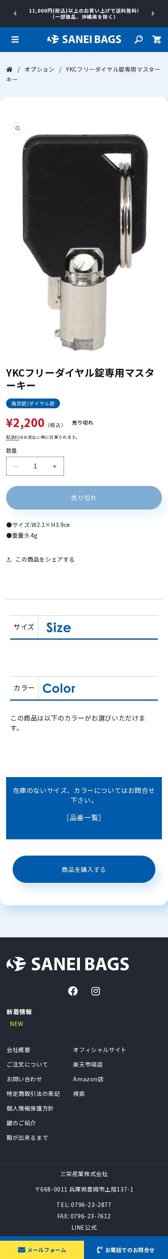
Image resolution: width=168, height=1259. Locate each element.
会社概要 (18, 1050)
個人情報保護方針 (30, 1108)
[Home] (9, 69)
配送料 (12, 437)
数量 (11, 450)
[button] (15, 39)
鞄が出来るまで (27, 1137)
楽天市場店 (88, 1064)
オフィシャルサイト (99, 1050)
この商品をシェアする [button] (45, 559)
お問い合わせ (24, 1079)
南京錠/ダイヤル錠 (33, 403)
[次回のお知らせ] (153, 13)
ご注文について (27, 1064)
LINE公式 (84, 1227)
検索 (79, 1093)
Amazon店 (88, 1079)
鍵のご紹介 (21, 1123)
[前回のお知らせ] (15, 13)
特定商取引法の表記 (33, 1093)
